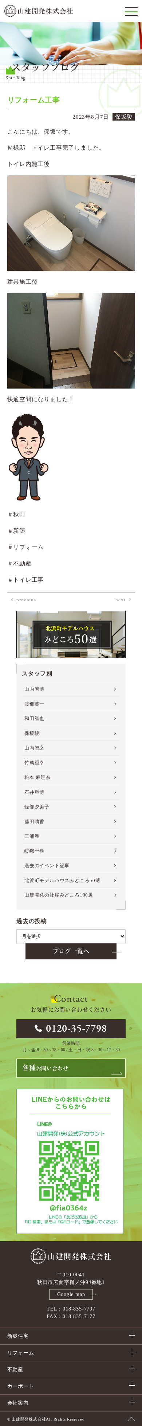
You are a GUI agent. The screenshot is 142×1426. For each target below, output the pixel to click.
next (120, 599)
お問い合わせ (45, 1068)
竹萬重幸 (34, 762)
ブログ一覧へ (71, 951)
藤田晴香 (34, 821)
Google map (71, 1294)
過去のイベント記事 (47, 865)
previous (26, 599)
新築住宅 (18, 1336)
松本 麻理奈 (37, 777)
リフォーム (20, 1353)
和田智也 (34, 718)
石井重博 (34, 792)
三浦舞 (31, 836)
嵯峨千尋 (34, 851)
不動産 (15, 1369)
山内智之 (34, 748)
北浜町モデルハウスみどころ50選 (62, 880)
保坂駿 (31, 733)
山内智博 (34, 689)
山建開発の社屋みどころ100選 (58, 895)
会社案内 (18, 1403)
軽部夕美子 (37, 806)
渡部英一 (34, 704)
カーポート (20, 1386)
